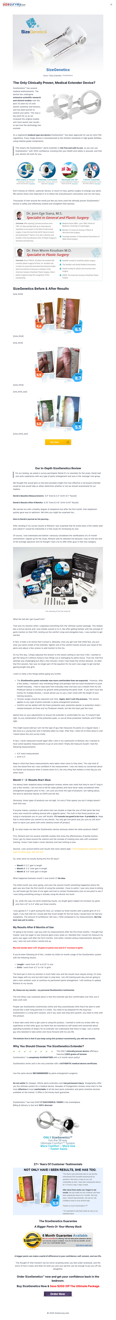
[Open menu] (111, 4)
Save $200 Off (59, 1286)
